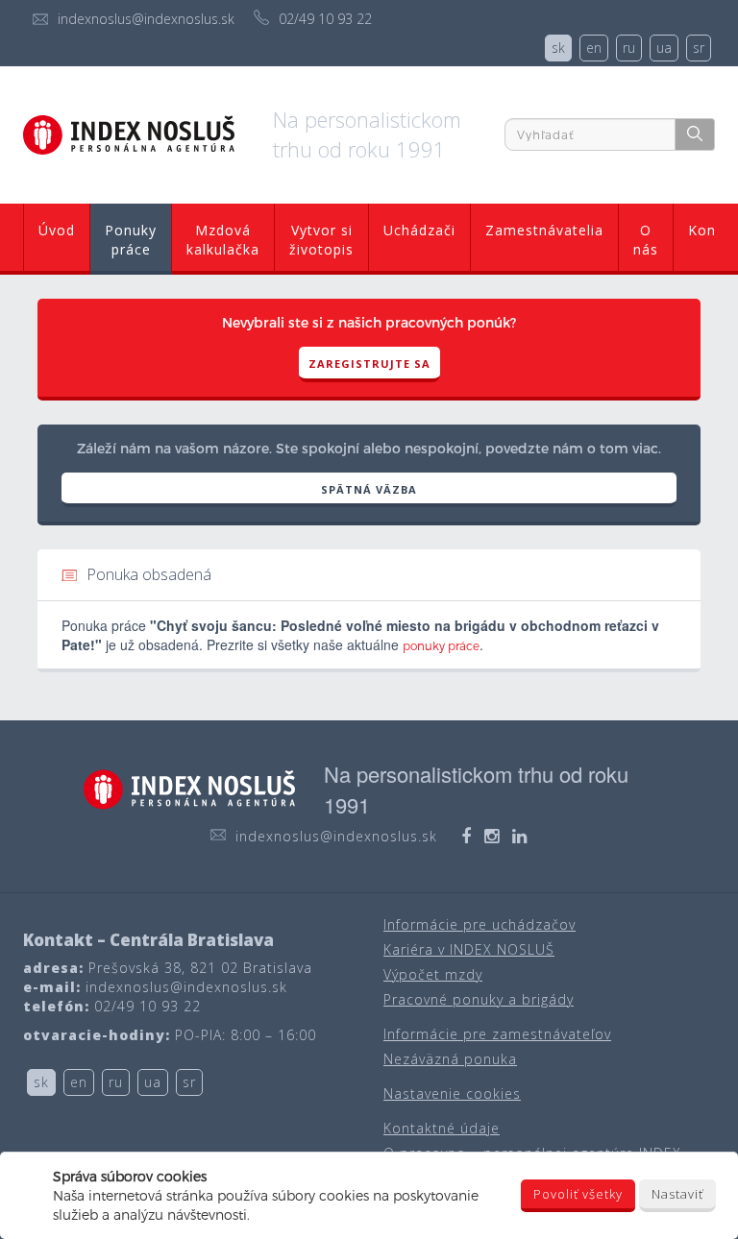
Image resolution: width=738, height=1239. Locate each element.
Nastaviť (677, 1194)
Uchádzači (419, 230)
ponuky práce (441, 645)
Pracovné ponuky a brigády (478, 999)
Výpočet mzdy (432, 974)
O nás (645, 239)
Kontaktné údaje (441, 1128)
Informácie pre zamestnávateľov (497, 1034)
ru (629, 47)
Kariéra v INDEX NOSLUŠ (468, 949)
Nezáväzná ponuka (450, 1059)
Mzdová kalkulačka (222, 239)
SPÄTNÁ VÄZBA (369, 489)
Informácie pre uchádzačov (479, 924)
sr (698, 47)
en (594, 47)
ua (664, 47)
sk (558, 47)
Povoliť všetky (578, 1194)
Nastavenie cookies (452, 1093)
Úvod (56, 230)
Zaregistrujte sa (369, 363)
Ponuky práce (131, 239)
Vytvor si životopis (321, 239)
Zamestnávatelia (544, 230)
